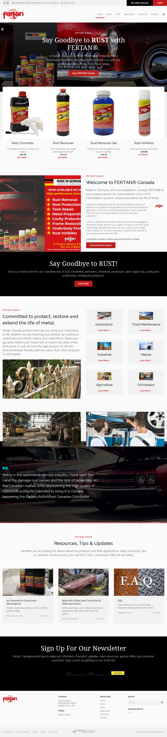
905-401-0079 (69, 3)
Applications (129, 14)
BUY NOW (21, 158)
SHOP (160, 3)
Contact (154, 14)
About (109, 14)
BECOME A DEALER (139, 3)
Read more (45, 616)
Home (100, 14)
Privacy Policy (8, 732)
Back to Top (53, 732)
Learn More (103, 330)
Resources (143, 14)
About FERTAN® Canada (83, 73)
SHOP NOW (83, 284)
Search (34, 732)
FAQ (120, 600)
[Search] (162, 702)
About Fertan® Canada (101, 245)
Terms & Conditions (22, 732)
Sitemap (43, 732)
